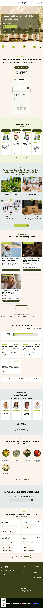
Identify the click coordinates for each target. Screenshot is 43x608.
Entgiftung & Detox (7, 550)
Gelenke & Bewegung (28, 547)
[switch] (4, 605)
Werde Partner (24, 574)
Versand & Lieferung (36, 574)
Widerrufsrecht (35, 572)
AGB (34, 575)
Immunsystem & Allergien (8, 542)
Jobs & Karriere (24, 570)
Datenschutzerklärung (37, 570)
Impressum (35, 569)
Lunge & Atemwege (28, 542)
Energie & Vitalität (27, 527)
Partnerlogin (23, 569)
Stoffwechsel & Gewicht (7, 547)
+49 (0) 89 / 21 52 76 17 (25, 591)
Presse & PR (23, 572)
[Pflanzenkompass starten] (21, 96)
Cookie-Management (37, 577)
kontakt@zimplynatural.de (26, 590)
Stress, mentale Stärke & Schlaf (30, 524)
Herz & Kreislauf (27, 544)
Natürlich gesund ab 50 (7, 531)
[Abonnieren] (32, 500)
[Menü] (5, 598)
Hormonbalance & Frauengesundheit (10, 526)
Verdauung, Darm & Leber (8, 544)
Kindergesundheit (6, 528)
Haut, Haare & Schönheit (29, 550)
